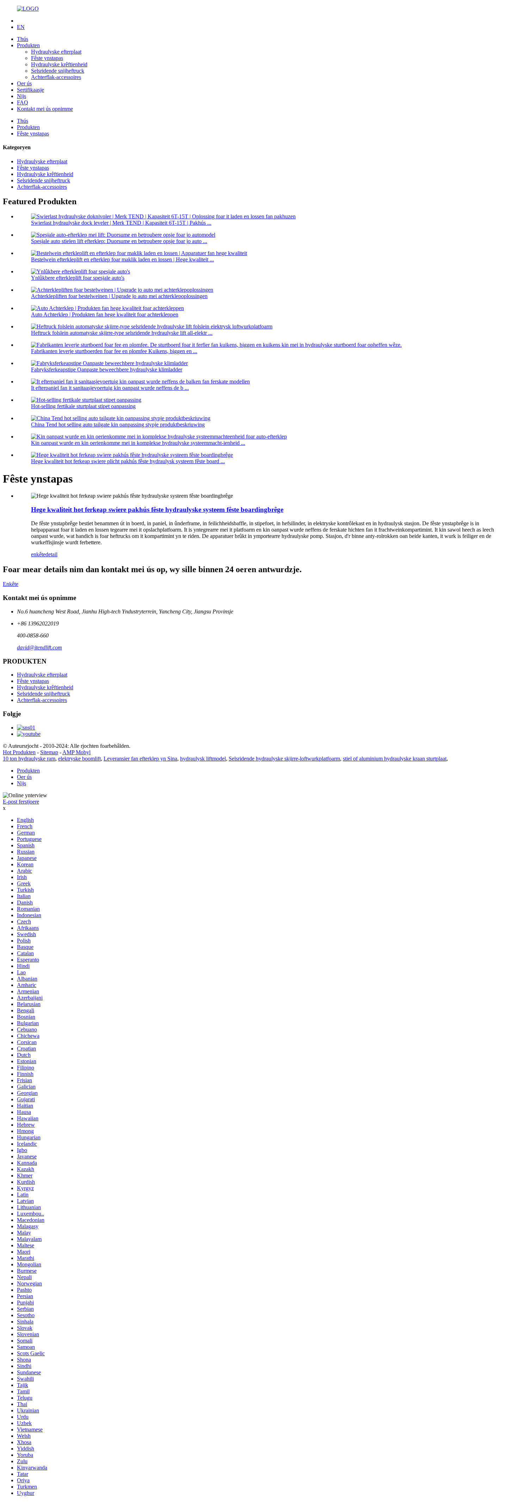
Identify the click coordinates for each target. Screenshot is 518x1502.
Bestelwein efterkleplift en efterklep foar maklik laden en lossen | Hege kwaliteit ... (122, 259)
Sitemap (49, 752)
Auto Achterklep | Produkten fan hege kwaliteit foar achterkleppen (104, 314)
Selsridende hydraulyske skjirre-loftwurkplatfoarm (284, 759)
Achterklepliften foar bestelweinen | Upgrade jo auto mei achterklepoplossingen (119, 296)
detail (51, 554)
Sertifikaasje (30, 90)
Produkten (28, 45)
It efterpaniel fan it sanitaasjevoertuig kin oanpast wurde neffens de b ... (110, 388)
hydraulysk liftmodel (203, 759)
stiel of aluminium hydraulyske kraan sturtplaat (394, 759)
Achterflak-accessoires (56, 77)
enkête (38, 554)
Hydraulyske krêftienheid (59, 64)
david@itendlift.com (39, 647)
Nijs (21, 96)
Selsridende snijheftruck (57, 71)
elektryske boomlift (79, 759)
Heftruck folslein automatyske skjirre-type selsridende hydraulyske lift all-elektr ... (121, 333)
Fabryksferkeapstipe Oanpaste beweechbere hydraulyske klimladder (106, 370)
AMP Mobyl (76, 752)
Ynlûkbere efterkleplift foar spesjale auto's (77, 278)
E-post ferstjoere (21, 802)
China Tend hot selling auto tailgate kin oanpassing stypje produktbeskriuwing (118, 425)
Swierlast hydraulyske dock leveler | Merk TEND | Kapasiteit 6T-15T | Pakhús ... (121, 223)
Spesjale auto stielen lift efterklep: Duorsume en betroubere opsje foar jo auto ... (119, 241)
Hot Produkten (19, 752)
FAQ (22, 102)
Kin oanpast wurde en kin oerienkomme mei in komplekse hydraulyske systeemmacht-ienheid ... (138, 443)
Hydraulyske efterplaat (56, 52)
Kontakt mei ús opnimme (45, 109)
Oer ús (24, 83)
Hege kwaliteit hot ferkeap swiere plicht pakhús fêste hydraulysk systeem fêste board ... (128, 461)
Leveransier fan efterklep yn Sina (140, 759)
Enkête (10, 584)
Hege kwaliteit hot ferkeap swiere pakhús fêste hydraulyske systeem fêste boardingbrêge (157, 509)
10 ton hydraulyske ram (29, 759)
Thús (22, 39)
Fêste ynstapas (47, 58)
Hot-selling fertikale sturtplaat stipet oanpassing (83, 406)
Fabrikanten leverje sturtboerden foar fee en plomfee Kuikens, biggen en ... (114, 351)
